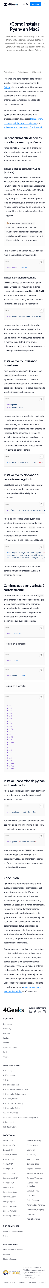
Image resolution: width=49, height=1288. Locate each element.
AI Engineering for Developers (15, 1089)
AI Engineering (9, 1075)
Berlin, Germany (10, 1206)
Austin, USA (8, 1164)
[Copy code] (41, 262)
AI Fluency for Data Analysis (14, 1094)
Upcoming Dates (10, 1048)
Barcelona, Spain (10, 1192)
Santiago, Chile (33, 1164)
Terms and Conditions (36, 1282)
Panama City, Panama (36, 1205)
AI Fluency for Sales (11, 1108)
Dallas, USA (8, 1150)
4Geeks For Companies (13, 1231)
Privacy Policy (9, 1282)
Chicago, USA (9, 1169)
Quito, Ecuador (33, 1200)
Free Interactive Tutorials (13, 1250)
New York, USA (9, 1145)
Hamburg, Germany (11, 1216)
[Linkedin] (30, 1011)
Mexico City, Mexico (35, 1173)
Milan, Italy (31, 1150)
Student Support (9, 1259)
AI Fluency (7, 1071)
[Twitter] (39, 1011)
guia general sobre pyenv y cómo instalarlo (23, 127)
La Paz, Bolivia (33, 1191)
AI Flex (6, 1080)
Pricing (6, 1038)
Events (6, 1043)
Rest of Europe (33, 1159)
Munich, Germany (34, 1141)
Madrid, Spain (9, 1187)
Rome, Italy (31, 1155)
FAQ (5, 1052)
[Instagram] (44, 1011)
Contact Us (7, 1024)
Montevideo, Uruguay (35, 1210)
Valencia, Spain (9, 1197)
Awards (6, 1057)
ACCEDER (35, 4)
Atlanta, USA (8, 1159)
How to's (6, 1254)
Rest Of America (33, 1219)
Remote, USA (8, 1183)
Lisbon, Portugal (9, 1211)
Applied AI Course (10, 1113)
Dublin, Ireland (33, 1145)
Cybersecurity (9, 1122)
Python (7, 87)
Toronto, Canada (10, 1155)
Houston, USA (9, 1173)
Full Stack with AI (10, 1127)
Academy (7, 1029)
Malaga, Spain (9, 1202)
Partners (6, 1033)
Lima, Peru (31, 1214)
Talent (5, 1236)
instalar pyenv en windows (25, 123)
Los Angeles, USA (10, 1178)
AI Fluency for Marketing (13, 1103)
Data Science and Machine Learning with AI (21, 1118)
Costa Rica (31, 1195)
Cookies (21, 1282)
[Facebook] (34, 1011)
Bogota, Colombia (34, 1169)
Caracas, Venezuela (35, 1178)
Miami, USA (8, 1141)
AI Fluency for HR (10, 1099)
